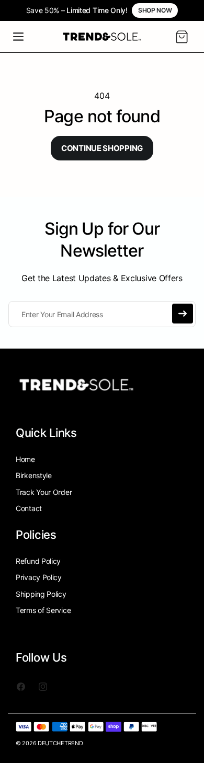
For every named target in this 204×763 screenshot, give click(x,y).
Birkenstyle (34, 475)
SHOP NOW (155, 10)
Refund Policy (38, 561)
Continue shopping (102, 148)
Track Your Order (44, 492)
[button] (18, 36)
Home (25, 459)
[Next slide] (190, 10)
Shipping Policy (41, 593)
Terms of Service (43, 610)
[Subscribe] (182, 313)
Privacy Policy (39, 577)
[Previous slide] (13, 10)
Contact (29, 508)
